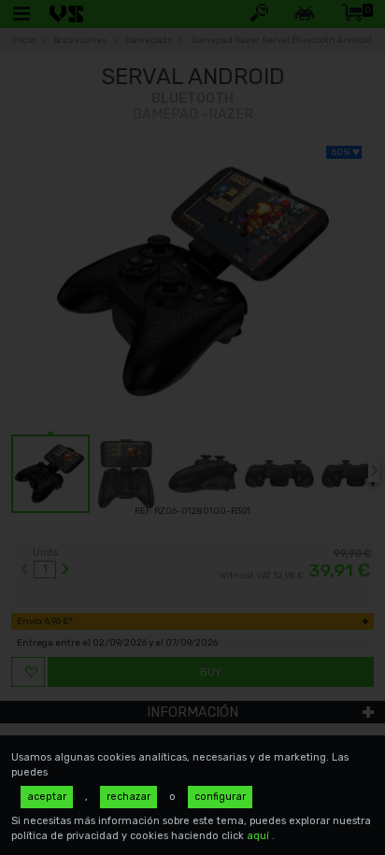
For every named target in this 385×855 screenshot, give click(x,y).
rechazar (128, 797)
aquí (259, 836)
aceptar (46, 797)
